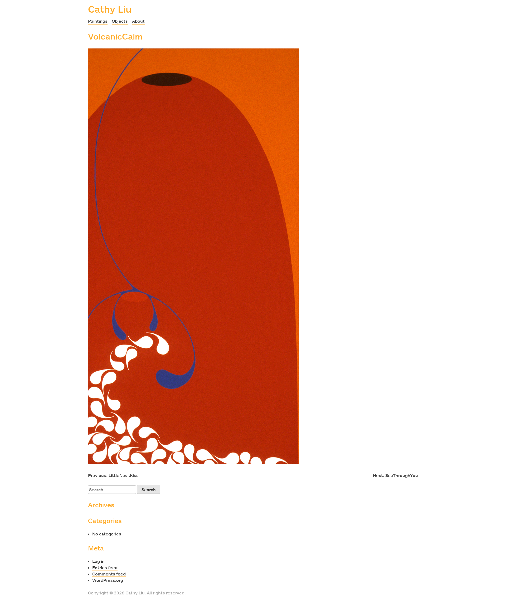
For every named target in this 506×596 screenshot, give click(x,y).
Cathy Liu (110, 9)
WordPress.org (107, 580)
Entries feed (105, 567)
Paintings (98, 21)
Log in (98, 561)
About (138, 21)
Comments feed (109, 574)
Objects (120, 21)
